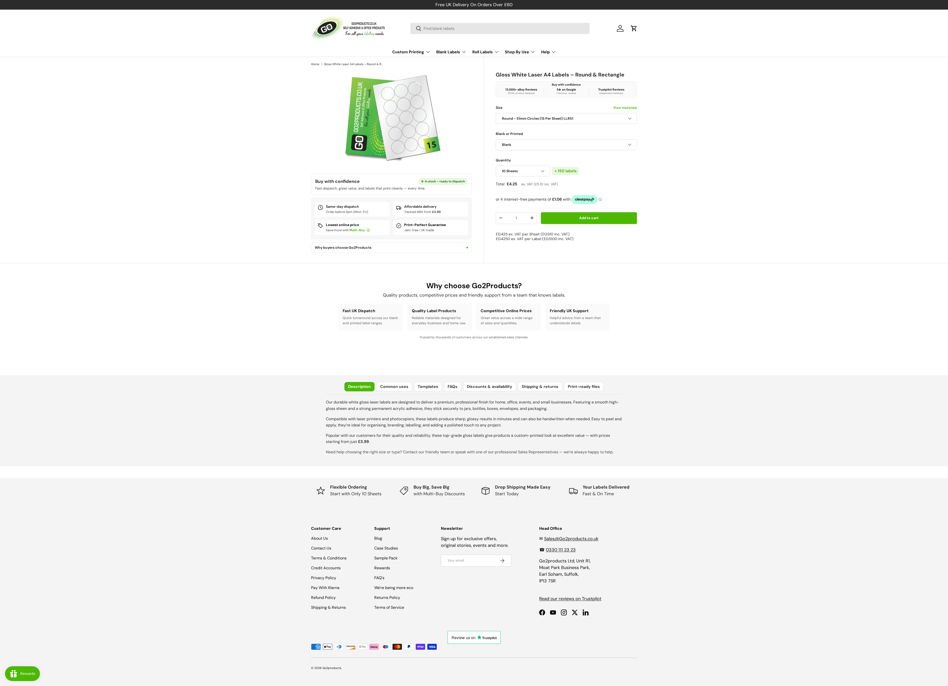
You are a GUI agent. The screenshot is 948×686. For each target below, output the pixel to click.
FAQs (452, 386)
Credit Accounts (326, 568)
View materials (625, 107)
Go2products (331, 668)
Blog (378, 538)
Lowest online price (342, 225)
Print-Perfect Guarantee (425, 225)
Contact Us (321, 548)
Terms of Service (389, 607)
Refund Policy (323, 597)
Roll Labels (482, 52)
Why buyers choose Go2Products (391, 248)
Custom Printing (408, 52)
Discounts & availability (489, 386)
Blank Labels (448, 52)
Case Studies (386, 548)
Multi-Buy (357, 230)
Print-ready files (584, 386)
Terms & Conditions (329, 558)
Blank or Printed (509, 134)
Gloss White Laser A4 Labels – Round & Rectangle (353, 64)
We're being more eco (393, 587)
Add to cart (588, 218)
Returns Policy (387, 597)
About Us (319, 538)
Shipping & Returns (328, 607)
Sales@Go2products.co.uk (571, 539)
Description (359, 386)
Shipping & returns (540, 386)
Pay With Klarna (325, 587)
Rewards (382, 568)
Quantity (503, 160)
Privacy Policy (323, 577)
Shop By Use (517, 52)
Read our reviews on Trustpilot (570, 599)
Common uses (394, 386)
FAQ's (379, 577)
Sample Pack (385, 558)
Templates (428, 386)
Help (545, 52)
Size (566, 107)
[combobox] (500, 28)
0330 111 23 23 (561, 550)
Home (315, 64)
